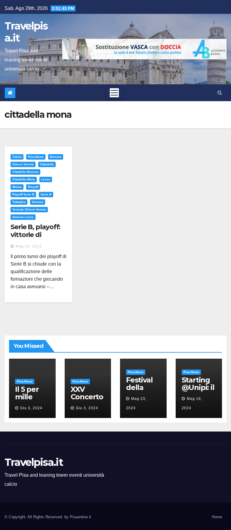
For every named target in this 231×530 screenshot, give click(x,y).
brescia (55, 156)
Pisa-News (36, 156)
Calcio (17, 156)
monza (17, 187)
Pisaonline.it (80, 517)
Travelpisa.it (26, 32)
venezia (37, 202)
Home (217, 517)
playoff (33, 187)
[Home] (10, 93)
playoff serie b (23, 194)
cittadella (47, 164)
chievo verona (23, 164)
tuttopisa (19, 202)
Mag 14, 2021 (29, 246)
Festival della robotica (140, 387)
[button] (219, 92)
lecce (45, 179)
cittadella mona (23, 179)
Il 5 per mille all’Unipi (29, 397)
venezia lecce (23, 217)
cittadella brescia (25, 171)
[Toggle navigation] (114, 93)
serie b (46, 194)
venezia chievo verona (29, 209)
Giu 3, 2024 (31, 408)
